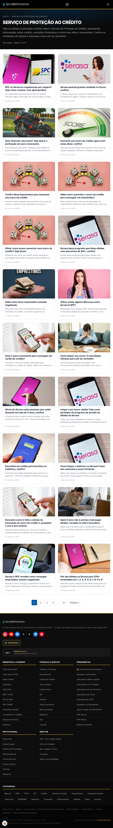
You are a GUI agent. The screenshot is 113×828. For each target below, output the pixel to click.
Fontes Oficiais (9, 764)
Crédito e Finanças (48, 669)
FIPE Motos (81, 719)
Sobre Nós (7, 739)
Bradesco (44, 714)
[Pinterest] (41, 634)
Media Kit (7, 774)
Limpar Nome (45, 689)
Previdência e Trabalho (12, 714)
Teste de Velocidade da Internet (25, 813)
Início (6, 16)
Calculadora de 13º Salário (88, 684)
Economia (48, 799)
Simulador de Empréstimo (88, 704)
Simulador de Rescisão (86, 674)
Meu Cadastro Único (48, 749)
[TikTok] (29, 634)
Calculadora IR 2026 (85, 699)
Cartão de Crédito (47, 679)
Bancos (8, 793)
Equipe (18, 809)
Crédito (44, 793)
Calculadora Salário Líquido (88, 679)
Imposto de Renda (10, 719)
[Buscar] (108, 4)
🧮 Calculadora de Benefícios (89, 669)
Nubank (43, 699)
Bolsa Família (8, 679)
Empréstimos (45, 674)
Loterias (43, 725)
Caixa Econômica (47, 704)
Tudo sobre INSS (10, 669)
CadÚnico (7, 684)
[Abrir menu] (67, 4)
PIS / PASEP (8, 704)
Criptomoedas (63, 799)
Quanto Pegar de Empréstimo (89, 709)
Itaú (41, 719)
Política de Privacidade (12, 749)
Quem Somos (8, 809)
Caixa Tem (7, 689)
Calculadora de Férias (86, 694)
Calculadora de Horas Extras (89, 689)
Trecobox (44, 754)
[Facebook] (17, 634)
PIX (41, 694)
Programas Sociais (10, 709)
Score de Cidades (47, 744)
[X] (23, 634)
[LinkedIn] (35, 634)
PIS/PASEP (22, 799)
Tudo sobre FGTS (10, 674)
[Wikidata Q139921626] (37, 820)
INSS (17, 793)
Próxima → (75, 602)
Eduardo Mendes (103, 820)
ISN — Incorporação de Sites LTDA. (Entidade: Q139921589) (37, 823)
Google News (13, 643)
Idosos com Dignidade (49, 759)
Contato (6, 769)
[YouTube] (11, 634)
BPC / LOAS (8, 694)
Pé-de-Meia (8, 699)
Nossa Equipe (9, 744)
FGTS (26, 793)
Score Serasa (45, 684)
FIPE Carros (82, 714)
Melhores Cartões (84, 725)
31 (64, 602)
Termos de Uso (9, 759)
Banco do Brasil (46, 709)
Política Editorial (9, 754)
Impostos (7, 725)
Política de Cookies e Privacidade (51, 809)
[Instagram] (5, 634)
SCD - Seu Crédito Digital (50, 739)
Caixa (87, 799)
